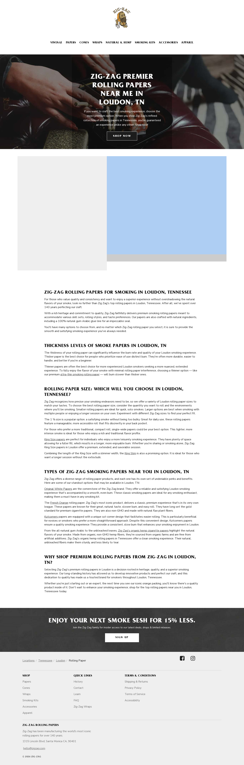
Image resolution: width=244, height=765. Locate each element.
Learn (77, 694)
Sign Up (122, 637)
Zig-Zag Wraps (83, 706)
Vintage (56, 42)
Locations (29, 661)
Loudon (60, 661)
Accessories (168, 42)
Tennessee (45, 661)
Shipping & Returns (136, 681)
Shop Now (122, 136)
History (78, 681)
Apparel (187, 42)
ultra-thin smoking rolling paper (79, 374)
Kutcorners (51, 517)
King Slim (130, 453)
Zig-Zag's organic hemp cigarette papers (143, 531)
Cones (84, 42)
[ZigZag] (122, 18)
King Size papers (54, 439)
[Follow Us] (182, 661)
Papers (71, 42)
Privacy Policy (133, 688)
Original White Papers (58, 489)
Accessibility (132, 700)
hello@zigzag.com (34, 748)
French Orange (59, 503)
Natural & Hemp (118, 42)
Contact (78, 688)
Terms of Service (135, 694)
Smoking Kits (145, 42)
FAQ (76, 700)
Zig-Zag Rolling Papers (41, 725)
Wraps (97, 42)
